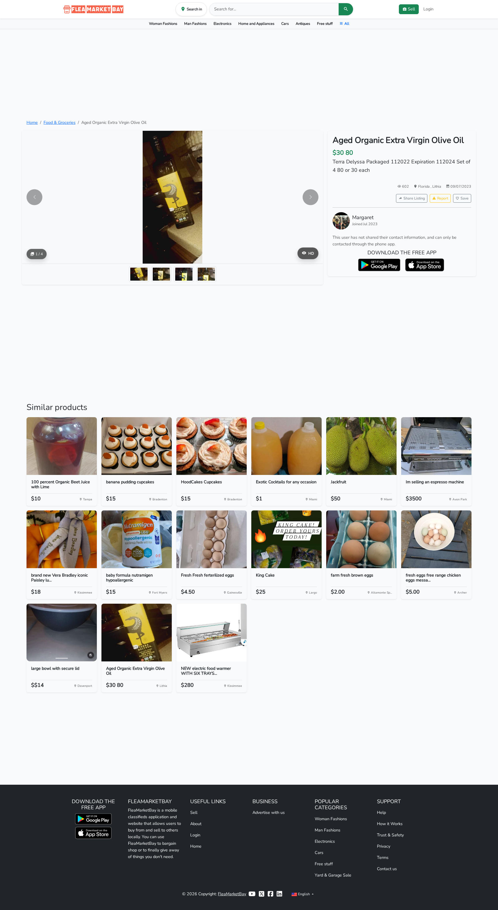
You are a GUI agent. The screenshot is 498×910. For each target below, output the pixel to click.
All (346, 23)
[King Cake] (286, 539)
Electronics (222, 23)
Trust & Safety (390, 835)
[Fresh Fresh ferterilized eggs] (211, 539)
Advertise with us (268, 812)
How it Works (390, 824)
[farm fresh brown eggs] (361, 539)
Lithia (436, 186)
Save (465, 198)
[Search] (346, 9)
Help (381, 812)
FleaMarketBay (232, 894)
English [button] (304, 894)
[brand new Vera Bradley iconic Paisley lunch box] (62, 539)
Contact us (387, 869)
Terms (382, 857)
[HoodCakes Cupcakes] (211, 446)
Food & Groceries (60, 122)
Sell (193, 812)
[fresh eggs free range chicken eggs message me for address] (436, 539)
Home (32, 122)
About (195, 824)
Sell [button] (411, 9)
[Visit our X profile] (261, 894)
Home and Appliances (256, 23)
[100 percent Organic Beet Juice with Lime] (62, 446)
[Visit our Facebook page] (270, 894)
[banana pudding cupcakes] (136, 446)
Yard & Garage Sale (333, 875)
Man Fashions (195, 23)
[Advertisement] (249, 74)
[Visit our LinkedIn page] (279, 894)
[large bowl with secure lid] (62, 632)
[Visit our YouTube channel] (251, 894)
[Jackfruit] (361, 446)
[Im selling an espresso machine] (436, 446)
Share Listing (414, 198)
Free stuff (325, 23)
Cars (285, 23)
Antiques (303, 23)
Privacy (383, 846)
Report (442, 198)
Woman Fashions (163, 23)
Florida (424, 186)
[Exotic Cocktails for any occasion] (286, 446)
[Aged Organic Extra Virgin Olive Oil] (136, 632)
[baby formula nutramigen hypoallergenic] (136, 539)
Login (428, 9)
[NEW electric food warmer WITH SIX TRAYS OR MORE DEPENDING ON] (211, 632)
